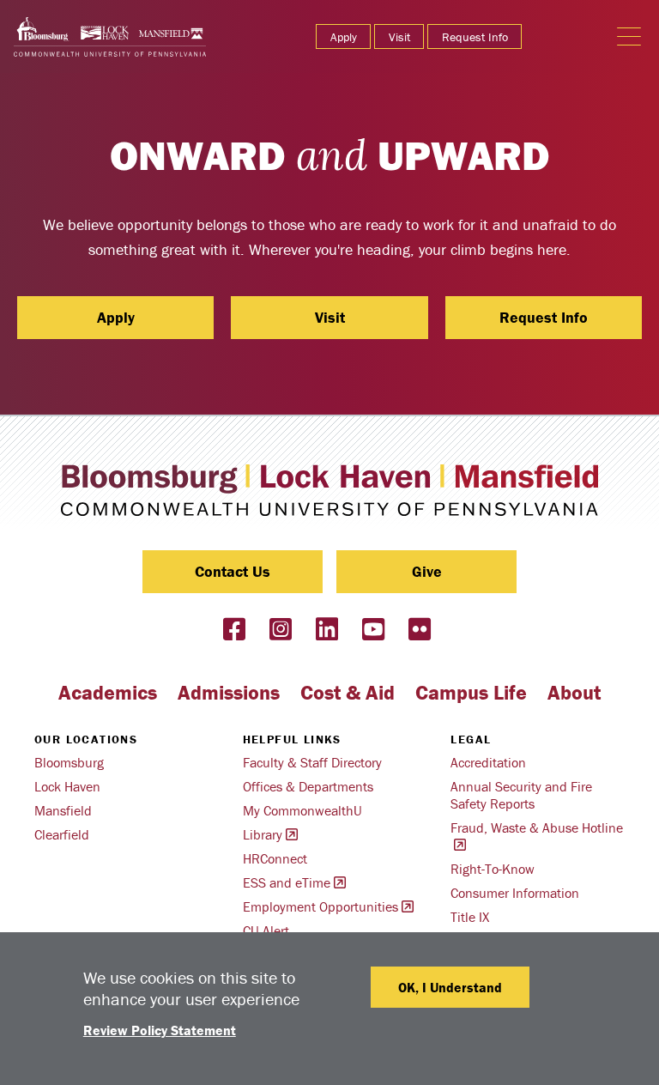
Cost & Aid (347, 692)
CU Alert (266, 930)
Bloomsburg (69, 762)
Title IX (469, 916)
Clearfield (61, 834)
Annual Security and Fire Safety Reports (521, 795)
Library (262, 834)
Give (427, 571)
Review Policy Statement (159, 1030)
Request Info (475, 37)
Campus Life (471, 692)
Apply (343, 37)
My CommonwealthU (302, 810)
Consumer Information (514, 892)
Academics (107, 692)
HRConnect (275, 858)
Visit (399, 37)
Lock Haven (67, 786)
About (574, 692)
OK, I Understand (450, 987)
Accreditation (488, 762)
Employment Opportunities (320, 906)
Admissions (229, 692)
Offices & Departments (308, 786)
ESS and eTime (286, 882)
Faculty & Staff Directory (312, 762)
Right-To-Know (492, 868)
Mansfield (63, 810)
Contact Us (232, 571)
